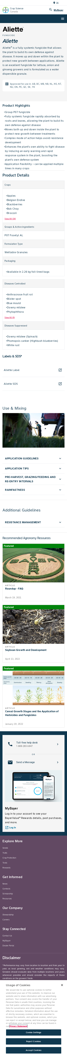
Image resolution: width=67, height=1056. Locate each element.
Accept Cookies (33, 1050)
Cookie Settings (33, 1032)
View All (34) (10, 219)
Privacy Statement (18, 1026)
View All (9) (10, 317)
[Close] (62, 985)
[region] (33, 1018)
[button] (33, 458)
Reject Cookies (33, 1041)
